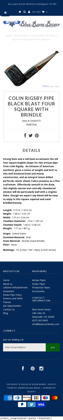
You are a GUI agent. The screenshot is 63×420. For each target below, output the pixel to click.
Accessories (38, 291)
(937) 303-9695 (40, 320)
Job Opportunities (12, 305)
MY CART (39, 11)
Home (9, 35)
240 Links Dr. (39, 313)
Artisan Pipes (39, 280)
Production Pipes (41, 287)
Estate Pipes (38, 283)
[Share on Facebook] (25, 136)
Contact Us (9, 309)
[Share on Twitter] (30, 136)
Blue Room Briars (41, 309)
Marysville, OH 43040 (43, 316)
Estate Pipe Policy (12, 294)
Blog (5, 313)
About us (7, 283)
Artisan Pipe (21, 35)
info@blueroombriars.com (45, 324)
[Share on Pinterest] (37, 136)
